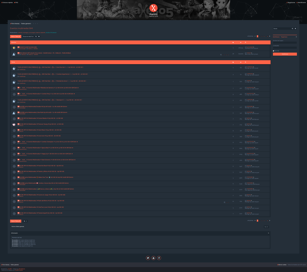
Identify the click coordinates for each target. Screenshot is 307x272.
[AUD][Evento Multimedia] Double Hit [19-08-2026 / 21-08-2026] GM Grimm (43, 106)
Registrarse (284, 37)
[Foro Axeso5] (153, 8)
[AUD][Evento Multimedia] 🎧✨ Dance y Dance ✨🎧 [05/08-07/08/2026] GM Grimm (47, 189)
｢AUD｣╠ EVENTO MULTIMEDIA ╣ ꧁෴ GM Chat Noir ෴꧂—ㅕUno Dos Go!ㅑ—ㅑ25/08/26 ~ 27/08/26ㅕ (51, 67)
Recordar (276, 50)
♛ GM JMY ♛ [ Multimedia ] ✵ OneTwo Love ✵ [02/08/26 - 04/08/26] (42, 207)
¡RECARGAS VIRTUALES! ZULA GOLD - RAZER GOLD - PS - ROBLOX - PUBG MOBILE (45, 53)
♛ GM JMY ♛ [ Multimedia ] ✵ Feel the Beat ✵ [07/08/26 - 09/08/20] (41, 165)
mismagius (26, 32)
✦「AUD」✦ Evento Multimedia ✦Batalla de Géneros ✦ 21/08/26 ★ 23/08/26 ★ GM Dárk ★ (49, 88)
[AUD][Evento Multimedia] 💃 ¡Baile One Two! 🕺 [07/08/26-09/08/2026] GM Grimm (46, 177)
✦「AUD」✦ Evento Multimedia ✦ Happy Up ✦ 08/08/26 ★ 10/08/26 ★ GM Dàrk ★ (46, 154)
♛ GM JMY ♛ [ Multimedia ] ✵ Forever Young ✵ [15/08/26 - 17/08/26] (41, 124)
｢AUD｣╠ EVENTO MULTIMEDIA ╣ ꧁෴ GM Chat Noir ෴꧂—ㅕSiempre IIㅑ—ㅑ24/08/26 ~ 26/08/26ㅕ (50, 100)
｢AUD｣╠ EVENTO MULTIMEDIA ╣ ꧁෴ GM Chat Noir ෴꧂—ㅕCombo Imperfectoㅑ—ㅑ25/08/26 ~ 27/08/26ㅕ (53, 74)
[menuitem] (16, 2)
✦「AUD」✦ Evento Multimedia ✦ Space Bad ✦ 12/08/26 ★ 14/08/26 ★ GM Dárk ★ (46, 147)
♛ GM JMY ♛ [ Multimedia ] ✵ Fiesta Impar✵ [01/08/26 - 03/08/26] (41, 213)
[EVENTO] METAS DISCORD (28, 47)
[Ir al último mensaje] (253, 47)
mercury (23, 54)
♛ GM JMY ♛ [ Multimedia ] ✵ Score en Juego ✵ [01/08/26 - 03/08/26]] (42, 195)
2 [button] (259, 36)
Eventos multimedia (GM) (21, 28)
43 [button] (267, 36)
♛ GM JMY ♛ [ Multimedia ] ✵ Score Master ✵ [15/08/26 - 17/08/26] (41, 118)
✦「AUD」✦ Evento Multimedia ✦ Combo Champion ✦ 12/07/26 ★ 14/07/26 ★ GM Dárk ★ (49, 141)
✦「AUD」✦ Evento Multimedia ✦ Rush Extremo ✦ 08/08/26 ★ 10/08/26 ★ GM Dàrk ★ (47, 160)
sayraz (248, 80)
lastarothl (42, 32)
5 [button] (264, 36)
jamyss (21, 119)
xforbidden (22, 108)
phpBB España (19, 270)
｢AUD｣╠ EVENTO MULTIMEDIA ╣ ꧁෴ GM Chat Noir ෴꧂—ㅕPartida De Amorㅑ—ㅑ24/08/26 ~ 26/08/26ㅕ (52, 81)
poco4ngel (32, 32)
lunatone (37, 32)
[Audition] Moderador (51, 32)
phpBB (9, 269)
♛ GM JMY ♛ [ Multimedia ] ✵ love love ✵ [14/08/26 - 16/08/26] (40, 136)
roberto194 (22, 69)
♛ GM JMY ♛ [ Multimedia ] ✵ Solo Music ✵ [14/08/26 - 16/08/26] (40, 130)
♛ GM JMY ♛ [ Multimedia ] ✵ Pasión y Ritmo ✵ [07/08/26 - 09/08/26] (42, 171)
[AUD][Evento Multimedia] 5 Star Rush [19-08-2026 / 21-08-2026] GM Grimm (43, 112)
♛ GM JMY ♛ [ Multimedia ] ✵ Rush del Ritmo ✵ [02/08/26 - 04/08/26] (42, 200)
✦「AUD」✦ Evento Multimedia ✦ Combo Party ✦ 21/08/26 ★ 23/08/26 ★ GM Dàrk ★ (47, 94)
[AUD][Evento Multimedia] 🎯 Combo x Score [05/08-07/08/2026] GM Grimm (44, 183)
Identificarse (276, 37)
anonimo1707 (23, 89)
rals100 (249, 53)
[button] (255, 36)
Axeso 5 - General (33, 48)
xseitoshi (20, 32)
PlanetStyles (22, 269)
